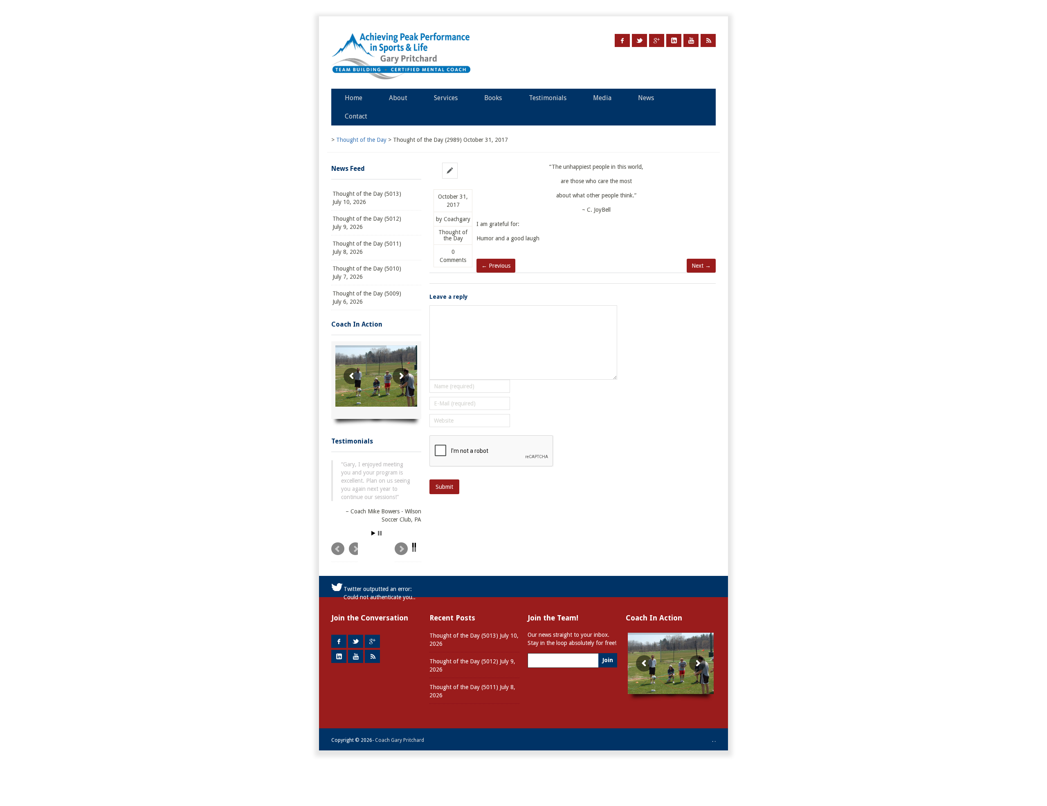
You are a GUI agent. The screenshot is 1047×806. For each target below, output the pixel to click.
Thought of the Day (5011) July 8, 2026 (367, 247)
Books (493, 98)
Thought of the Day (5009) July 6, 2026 (367, 297)
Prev (344, 552)
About (398, 98)
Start (373, 533)
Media (602, 98)
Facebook (622, 40)
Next (408, 552)
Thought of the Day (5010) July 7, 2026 (367, 272)
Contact (356, 116)
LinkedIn (673, 40)
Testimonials (547, 98)
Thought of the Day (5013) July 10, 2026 (367, 197)
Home (353, 98)
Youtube (691, 40)
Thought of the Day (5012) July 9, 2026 (367, 222)
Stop (380, 533)
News (646, 98)
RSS (708, 40)
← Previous (495, 265)
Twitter (639, 40)
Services (446, 98)
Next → (701, 265)
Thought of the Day (452, 235)
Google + (656, 40)
